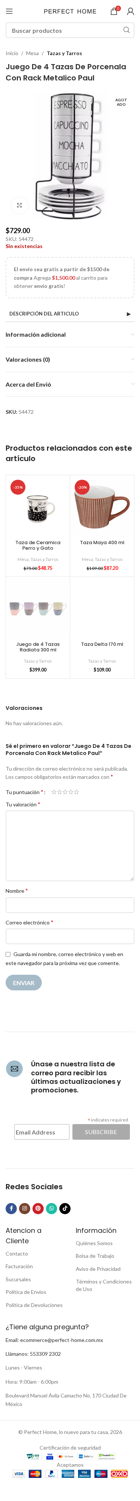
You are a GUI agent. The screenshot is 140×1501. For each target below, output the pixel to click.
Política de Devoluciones (34, 1305)
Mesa (32, 53)
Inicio (12, 53)
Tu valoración (23, 803)
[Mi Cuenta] (130, 11)
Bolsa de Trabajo (95, 1256)
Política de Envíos (26, 1292)
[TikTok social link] (65, 1208)
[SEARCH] (126, 30)
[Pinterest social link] (38, 1208)
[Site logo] (70, 10)
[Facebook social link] (11, 1208)
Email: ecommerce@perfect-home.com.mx (54, 1340)
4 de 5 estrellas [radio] (71, 791)
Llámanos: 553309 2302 (33, 1354)
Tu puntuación (24, 792)
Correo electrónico (29, 922)
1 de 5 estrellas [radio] (54, 791)
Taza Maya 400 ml (102, 542)
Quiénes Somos (94, 1243)
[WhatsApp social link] (51, 1208)
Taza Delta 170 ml (102, 644)
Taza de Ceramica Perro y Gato (37, 545)
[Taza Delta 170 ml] (102, 609)
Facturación (19, 1266)
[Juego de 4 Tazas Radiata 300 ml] (38, 609)
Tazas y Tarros (64, 53)
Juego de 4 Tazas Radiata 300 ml (38, 647)
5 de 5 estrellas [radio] (76, 791)
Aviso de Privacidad (98, 1269)
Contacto (17, 1253)
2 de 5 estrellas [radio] (59, 791)
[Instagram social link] (24, 1208)
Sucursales (18, 1279)
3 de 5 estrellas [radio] (65, 791)
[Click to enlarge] (19, 205)
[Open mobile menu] (9, 11)
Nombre (17, 890)
